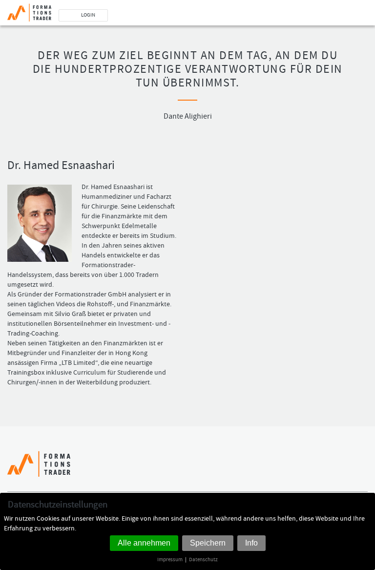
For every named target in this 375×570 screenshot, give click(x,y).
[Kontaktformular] (152, 15)
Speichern (208, 543)
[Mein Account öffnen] (125, 15)
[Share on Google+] (361, 469)
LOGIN (88, 15)
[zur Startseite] (25, 10)
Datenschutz (203, 559)
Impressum (170, 559)
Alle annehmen (144, 543)
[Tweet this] (348, 469)
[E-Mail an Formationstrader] (138, 15)
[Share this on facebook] (335, 469)
